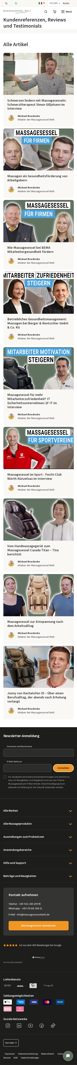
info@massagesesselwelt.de (33, 914)
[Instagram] (7, 1025)
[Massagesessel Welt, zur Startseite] (17, 11)
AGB (15, 1057)
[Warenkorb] (54, 11)
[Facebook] (41, 1025)
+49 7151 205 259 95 (30, 904)
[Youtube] (30, 1025)
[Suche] (46, 11)
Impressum (10, 1053)
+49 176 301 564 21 (32, 908)
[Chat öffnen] (68, 1056)
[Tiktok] (53, 1025)
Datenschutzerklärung (28, 1053)
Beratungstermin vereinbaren (38, 925)
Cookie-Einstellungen (30, 1057)
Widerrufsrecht (47, 1053)
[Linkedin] (19, 1025)
